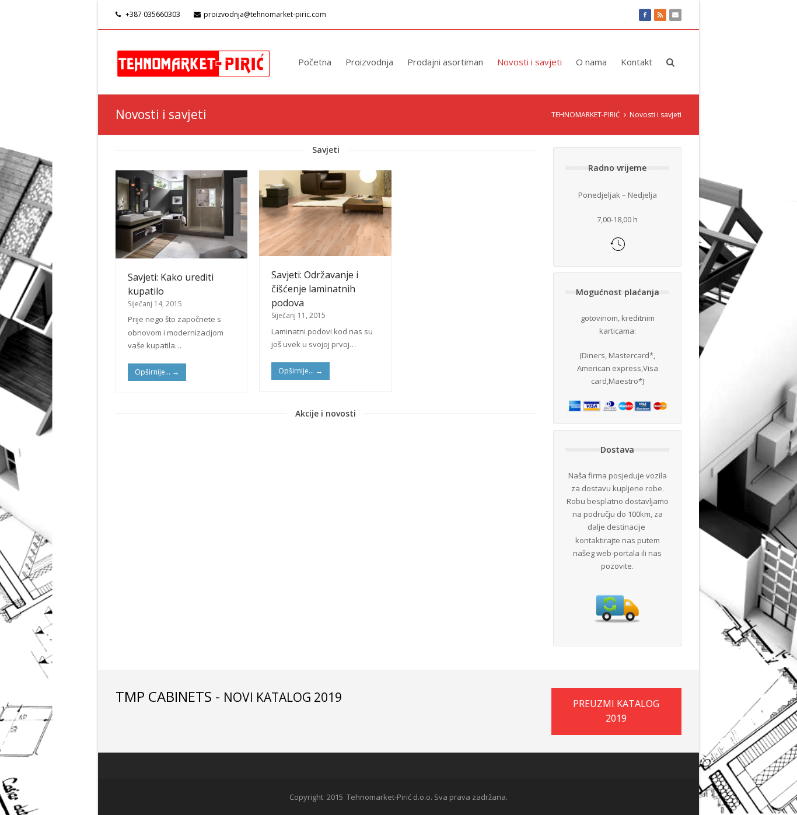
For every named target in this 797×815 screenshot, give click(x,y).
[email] (675, 14)
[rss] (660, 14)
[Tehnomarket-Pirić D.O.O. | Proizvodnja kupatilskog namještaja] (193, 61)
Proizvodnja (369, 62)
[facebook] (645, 14)
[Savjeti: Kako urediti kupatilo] (181, 214)
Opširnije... (157, 372)
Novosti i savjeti (529, 62)
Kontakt (636, 62)
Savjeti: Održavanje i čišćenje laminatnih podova (314, 288)
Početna (314, 62)
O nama (591, 62)
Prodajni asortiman (445, 62)
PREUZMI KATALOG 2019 (616, 711)
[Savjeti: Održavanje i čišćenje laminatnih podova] (325, 213)
